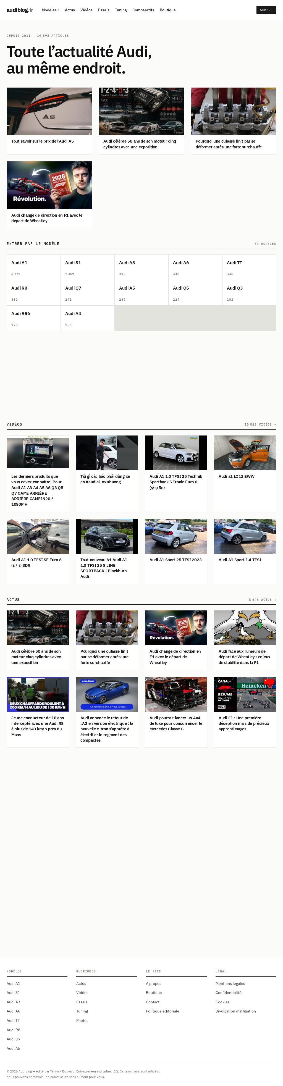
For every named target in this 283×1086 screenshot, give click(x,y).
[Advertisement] (141, 374)
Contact (152, 1002)
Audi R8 (13, 1029)
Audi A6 (13, 1011)
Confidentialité (229, 992)
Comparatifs (143, 9)
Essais (103, 9)
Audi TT (13, 1020)
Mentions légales (230, 983)
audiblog (20, 10)
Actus (70, 9)
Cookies (223, 1002)
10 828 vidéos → (260, 424)
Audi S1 (13, 992)
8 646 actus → (262, 600)
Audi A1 (13, 983)
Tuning (121, 9)
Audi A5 (13, 1048)
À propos (153, 983)
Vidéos (86, 9)
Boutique (168, 9)
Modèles (50, 9)
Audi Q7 (13, 1039)
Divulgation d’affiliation (236, 1011)
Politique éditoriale (162, 1011)
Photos (82, 1020)
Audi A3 (13, 1002)
